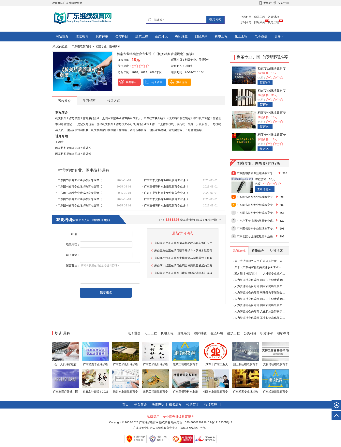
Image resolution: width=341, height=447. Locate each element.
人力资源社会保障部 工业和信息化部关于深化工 (263, 317)
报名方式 (113, 100)
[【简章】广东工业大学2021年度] (215, 351)
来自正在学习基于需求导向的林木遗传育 (183, 250)
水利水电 (245, 22)
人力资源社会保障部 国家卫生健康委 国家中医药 (264, 279)
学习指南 (89, 100)
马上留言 (156, 82)
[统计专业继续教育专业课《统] (125, 378)
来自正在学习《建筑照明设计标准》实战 (183, 273)
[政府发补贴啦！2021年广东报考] (95, 378)
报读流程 (210, 404)
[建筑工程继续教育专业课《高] (185, 351)
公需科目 (245, 16)
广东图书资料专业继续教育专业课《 (80, 180)
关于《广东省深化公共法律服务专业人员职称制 (263, 267)
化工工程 (241, 36)
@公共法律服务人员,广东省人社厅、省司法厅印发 (265, 260)
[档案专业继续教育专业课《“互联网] (244, 75)
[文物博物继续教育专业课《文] (275, 351)
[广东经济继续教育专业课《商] (275, 378)
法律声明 (158, 404)
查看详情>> (264, 189)
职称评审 (102, 36)
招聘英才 (192, 404)
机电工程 (273, 22)
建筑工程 (259, 16)
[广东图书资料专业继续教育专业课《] (250, 185)
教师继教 (273, 16)
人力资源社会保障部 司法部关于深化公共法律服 (263, 292)
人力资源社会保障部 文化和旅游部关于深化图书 (263, 311)
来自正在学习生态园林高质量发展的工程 (183, 265)
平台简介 (140, 404)
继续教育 (82, 36)
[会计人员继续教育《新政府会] (65, 351)
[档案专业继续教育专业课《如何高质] (244, 97)
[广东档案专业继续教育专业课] (95, 351)
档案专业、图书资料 (108, 46)
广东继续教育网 (81, 46)
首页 (125, 404)
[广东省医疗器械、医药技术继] (65, 378)
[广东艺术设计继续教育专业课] (125, 351)
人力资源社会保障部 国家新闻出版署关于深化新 (263, 286)
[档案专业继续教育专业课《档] (215, 378)
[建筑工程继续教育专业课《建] (155, 378)
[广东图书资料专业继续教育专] (185, 378)
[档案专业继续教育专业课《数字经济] (244, 119)
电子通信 (261, 36)
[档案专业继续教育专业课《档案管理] (244, 141)
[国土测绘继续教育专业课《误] (245, 351)
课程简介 (64, 101)
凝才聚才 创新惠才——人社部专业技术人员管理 (263, 273)
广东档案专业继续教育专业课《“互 (256, 236)
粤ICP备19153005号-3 (218, 422)
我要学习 (131, 82)
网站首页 (62, 36)
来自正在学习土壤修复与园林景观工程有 (183, 258)
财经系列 (259, 22)
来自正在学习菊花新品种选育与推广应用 (183, 243)
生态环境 (161, 36)
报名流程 (181, 82)
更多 (277, 36)
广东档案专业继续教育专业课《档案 (256, 220)
